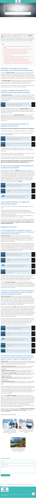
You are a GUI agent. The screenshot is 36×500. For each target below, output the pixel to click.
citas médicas (24, 36)
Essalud (13, 34)
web (26, 130)
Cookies (14, 494)
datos (8, 212)
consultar (14, 178)
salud (11, 35)
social (10, 171)
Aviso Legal (3, 494)
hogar (28, 162)
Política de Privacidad (9, 494)
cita (9, 371)
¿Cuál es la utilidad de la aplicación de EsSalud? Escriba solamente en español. (18, 49)
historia (6, 76)
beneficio (13, 86)
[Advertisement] (18, 25)
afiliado (17, 217)
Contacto (18, 494)
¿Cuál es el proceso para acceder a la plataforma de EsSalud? (15, 50)
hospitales (3, 247)
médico (18, 247)
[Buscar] (29, 13)
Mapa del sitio (22, 494)
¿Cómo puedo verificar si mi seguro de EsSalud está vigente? (15, 53)
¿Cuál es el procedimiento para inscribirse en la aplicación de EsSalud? (17, 52)
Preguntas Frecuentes (8, 55)
